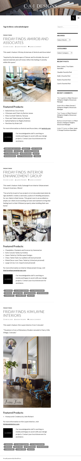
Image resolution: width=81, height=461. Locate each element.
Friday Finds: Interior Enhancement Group (23, 174)
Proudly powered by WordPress (12, 458)
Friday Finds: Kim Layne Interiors (24, 313)
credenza (8, 293)
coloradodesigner (11, 153)
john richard (9, 295)
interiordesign (43, 293)
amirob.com (46, 128)
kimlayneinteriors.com (11, 424)
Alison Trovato (21, 46)
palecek (36, 153)
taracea (37, 156)
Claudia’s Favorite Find (64, 72)
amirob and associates (12, 148)
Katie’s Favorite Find (63, 80)
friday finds (18, 293)
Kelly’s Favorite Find (63, 76)
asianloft (26, 148)
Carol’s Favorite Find (63, 83)
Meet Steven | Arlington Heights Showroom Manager (67, 100)
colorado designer (31, 151)
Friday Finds (7, 35)
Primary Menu (78, 17)
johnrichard (21, 295)
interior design (26, 153)
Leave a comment (35, 46)
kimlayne (31, 295)
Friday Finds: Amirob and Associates (26, 41)
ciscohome (18, 151)
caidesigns (8, 151)
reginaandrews (10, 156)
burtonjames (36, 148)
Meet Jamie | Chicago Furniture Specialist (67, 129)
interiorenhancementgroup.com (14, 270)
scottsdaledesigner (25, 156)
